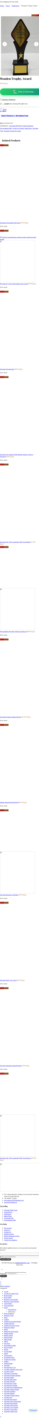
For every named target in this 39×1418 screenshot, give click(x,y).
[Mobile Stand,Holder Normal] (19, 765)
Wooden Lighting (9, 1392)
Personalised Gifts (6, 128)
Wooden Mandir (9, 1394)
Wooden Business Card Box (9, 895)
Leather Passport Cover (11, 1326)
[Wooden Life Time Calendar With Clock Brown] (19, 1118)
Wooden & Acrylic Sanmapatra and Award (14, 284)
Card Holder (8, 1304)
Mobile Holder (8, 1334)
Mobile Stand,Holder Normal (9, 802)
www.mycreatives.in (10, 1202)
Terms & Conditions (10, 1240)
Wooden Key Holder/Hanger (13, 1388)
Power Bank (8, 1352)
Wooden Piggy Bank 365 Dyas (10, 223)
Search (2, 1274)
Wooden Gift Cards (10, 1380)
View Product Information (14, 116)
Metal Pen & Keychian (11, 1332)
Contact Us (7, 1232)
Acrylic (6, 1292)
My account (8, 1228)
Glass (6, 1318)
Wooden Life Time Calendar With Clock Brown (15, 1158)
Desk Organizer (28, 126)
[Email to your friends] (5, 112)
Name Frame (8, 1338)
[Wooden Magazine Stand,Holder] (19, 1029)
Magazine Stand (9, 1328)
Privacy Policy (8, 1238)
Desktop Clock (9, 1316)
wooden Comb (9, 1372)
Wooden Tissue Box (11, 1410)
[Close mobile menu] (1, 1284)
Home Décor (8, 1212)
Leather (6, 1320)
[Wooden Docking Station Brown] (19, 680)
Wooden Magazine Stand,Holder (11, 1066)
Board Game (8, 1296)
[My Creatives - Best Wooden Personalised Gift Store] (5, 1286)
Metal (6, 1330)
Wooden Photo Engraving (12, 1402)
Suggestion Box (9, 1358)
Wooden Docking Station (12, 1376)
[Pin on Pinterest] (4, 112)
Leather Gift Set (9, 1324)
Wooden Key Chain (10, 1384)
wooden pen (8, 1398)
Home (2, 6)
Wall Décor (15, 6)
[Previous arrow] (4, 44)
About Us (7, 1230)
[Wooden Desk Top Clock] (19, 943)
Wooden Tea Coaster (11, 1408)
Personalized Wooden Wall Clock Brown (13, 632)
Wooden (35, 128)
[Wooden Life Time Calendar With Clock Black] (19, 505)
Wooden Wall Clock (10, 1210)
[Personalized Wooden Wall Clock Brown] (19, 592)
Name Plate (8, 1216)
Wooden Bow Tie (10, 1368)
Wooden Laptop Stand (11, 1390)
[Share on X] (1, 112)
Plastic (6, 1350)
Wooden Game (9, 1378)
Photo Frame (8, 1348)
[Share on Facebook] (2, 112)
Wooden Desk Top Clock (8, 980)
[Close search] (2, 1280)
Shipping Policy (9, 1234)
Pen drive (7, 1344)
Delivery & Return (8, 100)
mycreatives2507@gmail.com (14, 1200)
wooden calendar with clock (13, 1370)
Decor (8, 6)
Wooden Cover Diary (11, 1374)
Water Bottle (8, 1364)
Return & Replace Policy (12, 1236)
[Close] (1, 1282)
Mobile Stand (8, 1336)
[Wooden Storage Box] (19, 332)
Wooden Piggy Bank (10, 1404)
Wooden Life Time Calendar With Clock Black (15, 542)
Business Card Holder (11, 1300)
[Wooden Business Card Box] (19, 855)
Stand (6, 1354)
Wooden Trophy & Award (12, 131)
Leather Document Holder (12, 1322)
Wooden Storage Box (7, 369)
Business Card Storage (11, 1302)
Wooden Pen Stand (10, 1400)
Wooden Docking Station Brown (11, 717)
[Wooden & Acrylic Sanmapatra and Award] (19, 259)
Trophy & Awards (18, 128)
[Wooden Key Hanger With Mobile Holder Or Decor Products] (19, 418)
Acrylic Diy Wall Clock (11, 1294)
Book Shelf (7, 1298)
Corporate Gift (13, 126)
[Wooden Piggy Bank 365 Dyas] (19, 186)
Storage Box (8, 1356)
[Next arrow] (36, 44)
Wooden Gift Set (9, 1382)
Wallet (6, 1362)
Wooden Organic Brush (11, 1396)
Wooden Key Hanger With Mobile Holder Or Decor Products (16, 456)
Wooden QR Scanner (11, 1406)
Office (6, 1342)
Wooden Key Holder (10, 1386)
